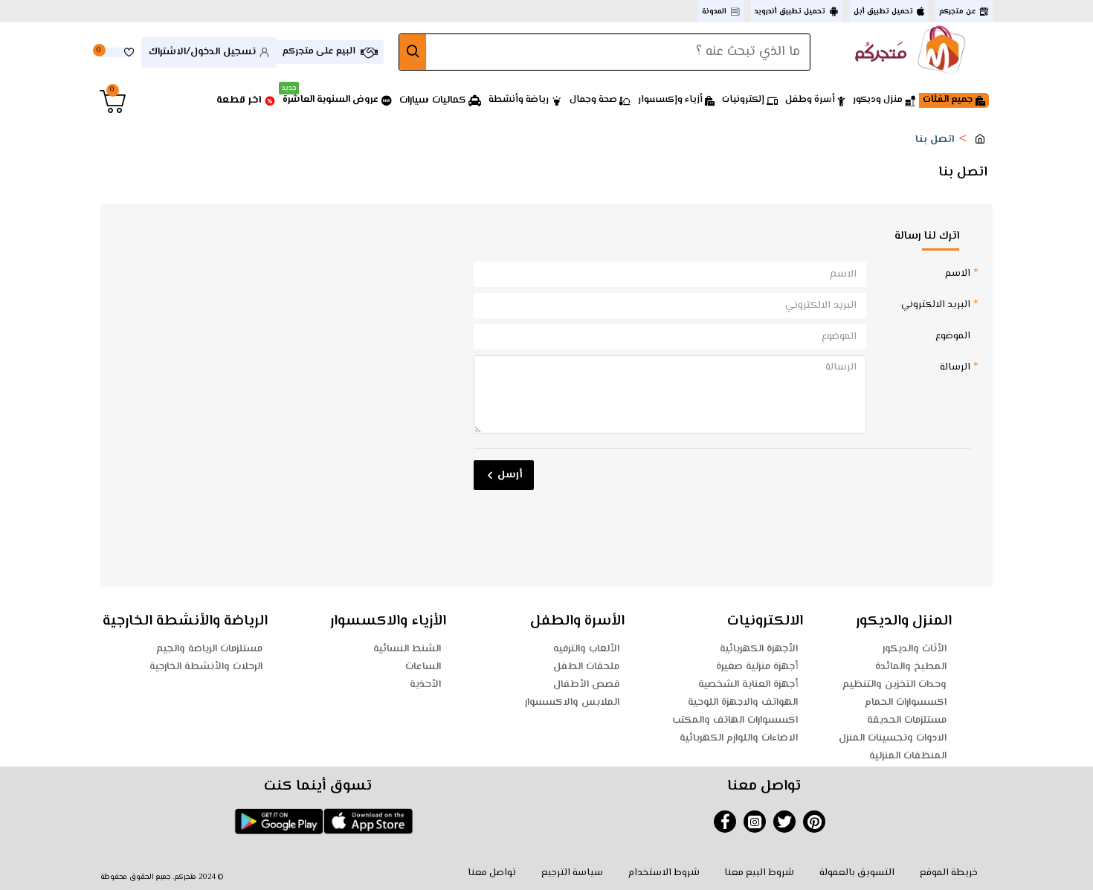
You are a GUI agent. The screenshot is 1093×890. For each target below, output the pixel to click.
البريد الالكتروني (935, 304)
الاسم (957, 273)
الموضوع (952, 336)
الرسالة (955, 367)
